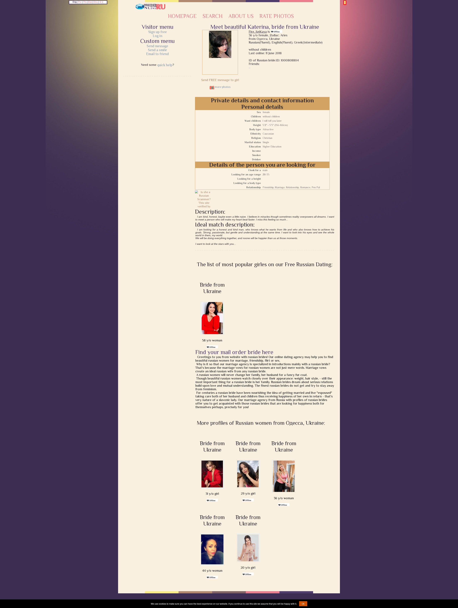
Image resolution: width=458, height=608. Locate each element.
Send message (157, 46)
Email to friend (157, 54)
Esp (90, 2)
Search (213, 16)
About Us (241, 16)
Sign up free (157, 32)
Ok (303, 603)
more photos (222, 87)
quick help (164, 65)
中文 (101, 2)
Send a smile (157, 50)
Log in (157, 36)
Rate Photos (276, 16)
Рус (80, 2)
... (249, 67)
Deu (96, 2)
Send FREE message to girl (220, 80)
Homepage (182, 16)
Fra (85, 2)
